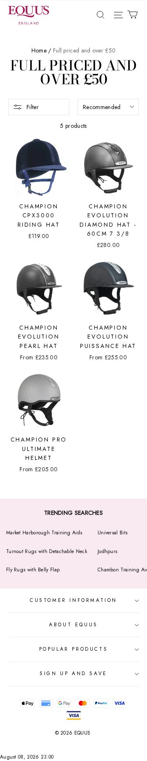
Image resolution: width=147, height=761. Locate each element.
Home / (41, 50)
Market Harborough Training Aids (44, 532)
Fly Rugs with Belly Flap (33, 569)
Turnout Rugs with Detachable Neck (46, 551)
